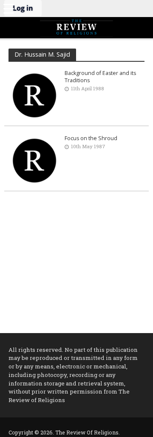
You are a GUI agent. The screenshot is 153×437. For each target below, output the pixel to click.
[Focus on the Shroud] (34, 159)
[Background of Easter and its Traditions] (34, 94)
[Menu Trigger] (8, 8)
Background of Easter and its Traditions (100, 76)
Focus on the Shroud (91, 138)
